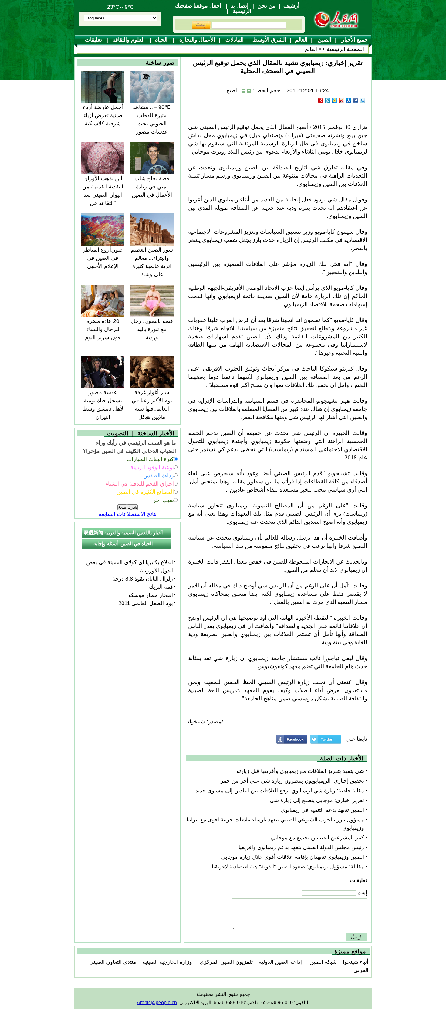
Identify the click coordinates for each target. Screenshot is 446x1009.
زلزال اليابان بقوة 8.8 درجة (142, 579)
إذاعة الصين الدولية (280, 962)
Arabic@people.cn (157, 1002)
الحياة (162, 40)
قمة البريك (161, 587)
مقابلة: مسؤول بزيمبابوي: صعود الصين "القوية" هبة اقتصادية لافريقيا (288, 867)
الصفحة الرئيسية (345, 49)
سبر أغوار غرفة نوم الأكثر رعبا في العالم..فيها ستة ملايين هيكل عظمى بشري (152, 408)
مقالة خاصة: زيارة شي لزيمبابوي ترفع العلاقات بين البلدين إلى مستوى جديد (279, 790)
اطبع (232, 90)
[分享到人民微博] (320, 100)
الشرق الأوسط (269, 40)
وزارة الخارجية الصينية (167, 962)
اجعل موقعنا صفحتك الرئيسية (213, 8)
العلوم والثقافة (129, 40)
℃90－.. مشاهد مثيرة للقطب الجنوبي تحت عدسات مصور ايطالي (152, 123)
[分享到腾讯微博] (327, 100)
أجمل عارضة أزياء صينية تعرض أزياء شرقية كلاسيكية (103, 115)
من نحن (267, 6)
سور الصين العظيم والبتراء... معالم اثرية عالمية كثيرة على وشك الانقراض (152, 266)
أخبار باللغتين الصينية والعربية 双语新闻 (123, 532)
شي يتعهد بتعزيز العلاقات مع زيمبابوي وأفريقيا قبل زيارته (300, 771)
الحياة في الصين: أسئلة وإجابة (123, 543)
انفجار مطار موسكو (150, 595)
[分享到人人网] (348, 100)
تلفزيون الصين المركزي (225, 962)
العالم (301, 40)
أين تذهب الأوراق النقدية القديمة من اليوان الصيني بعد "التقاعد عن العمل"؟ (102, 194)
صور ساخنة (160, 62)
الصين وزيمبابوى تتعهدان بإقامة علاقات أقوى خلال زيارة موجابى (292, 857)
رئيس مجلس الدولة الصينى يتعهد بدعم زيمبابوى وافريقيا (301, 847)
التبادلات (234, 40)
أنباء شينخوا (355, 962)
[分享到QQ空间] (334, 100)
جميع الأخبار (354, 40)
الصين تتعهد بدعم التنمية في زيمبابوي (322, 810)
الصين (323, 40)
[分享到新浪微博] (341, 100)
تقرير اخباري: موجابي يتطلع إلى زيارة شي (317, 800)
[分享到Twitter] (362, 100)
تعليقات (93, 40)
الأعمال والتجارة (196, 40)
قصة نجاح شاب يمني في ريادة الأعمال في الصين (152, 186)
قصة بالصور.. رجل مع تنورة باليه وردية (152, 329)
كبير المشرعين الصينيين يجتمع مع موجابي (317, 838)
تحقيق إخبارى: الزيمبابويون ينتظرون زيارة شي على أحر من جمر (292, 781)
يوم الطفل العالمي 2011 (145, 603)
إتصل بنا (239, 6)
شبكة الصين (322, 962)
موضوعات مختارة (225, 49)
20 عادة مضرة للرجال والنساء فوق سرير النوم (102, 329)
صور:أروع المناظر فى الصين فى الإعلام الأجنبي (103, 258)
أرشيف (291, 6)
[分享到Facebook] (355, 100)
